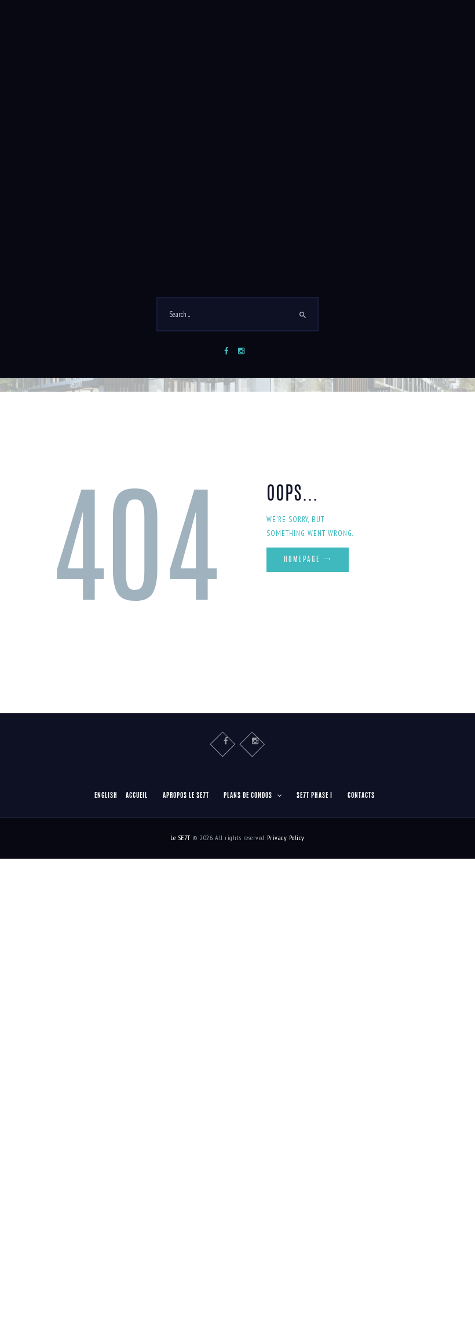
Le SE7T (180, 837)
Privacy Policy (286, 837)
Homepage (302, 559)
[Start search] (303, 315)
